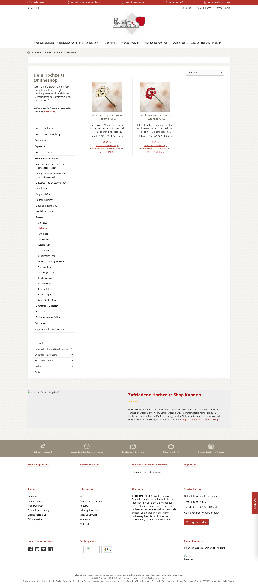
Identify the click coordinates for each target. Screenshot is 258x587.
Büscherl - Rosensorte (46, 354)
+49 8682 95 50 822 (196, 502)
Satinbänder (42, 188)
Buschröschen (44, 278)
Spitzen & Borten (44, 199)
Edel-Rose (42, 228)
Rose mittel (43, 289)
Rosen (39, 217)
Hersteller (40, 343)
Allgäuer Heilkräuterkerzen (49, 329)
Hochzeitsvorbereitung (47, 134)
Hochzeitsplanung (44, 128)
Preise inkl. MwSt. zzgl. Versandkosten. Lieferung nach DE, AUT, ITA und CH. (107, 148)
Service (31, 489)
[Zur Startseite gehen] (129, 23)
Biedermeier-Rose (46, 255)
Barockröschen (44, 283)
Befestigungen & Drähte (48, 317)
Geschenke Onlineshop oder (164, 581)
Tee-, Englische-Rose (47, 272)
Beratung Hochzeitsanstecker (147, 471)
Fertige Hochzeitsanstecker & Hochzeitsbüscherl (51, 175)
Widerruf (84, 523)
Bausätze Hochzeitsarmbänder (51, 182)
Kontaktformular (210, 512)
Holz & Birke (42, 311)
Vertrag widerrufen (196, 522)
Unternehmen (34, 500)
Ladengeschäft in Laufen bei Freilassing (198, 419)
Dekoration (40, 140)
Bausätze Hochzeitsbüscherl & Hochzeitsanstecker (51, 166)
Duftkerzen (40, 323)
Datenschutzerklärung (91, 500)
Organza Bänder (44, 194)
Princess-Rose (44, 267)
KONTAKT (255, 503)
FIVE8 (205, 581)
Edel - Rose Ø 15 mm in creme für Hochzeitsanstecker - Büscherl (107, 117)
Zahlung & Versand (89, 510)
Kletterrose (43, 239)
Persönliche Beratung (38, 510)
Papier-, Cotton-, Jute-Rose (50, 261)
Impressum (85, 519)
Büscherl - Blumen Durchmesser (51, 348)
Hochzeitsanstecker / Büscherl (150, 464)
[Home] (28, 52)
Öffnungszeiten (35, 519)
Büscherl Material (44, 360)
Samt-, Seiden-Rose (47, 300)
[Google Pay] (107, 549)
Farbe (38, 366)
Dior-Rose (42, 222)
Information (87, 489)
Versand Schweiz (88, 514)
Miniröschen (43, 250)
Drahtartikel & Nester (47, 305)
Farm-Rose (42, 233)
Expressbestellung (36, 514)
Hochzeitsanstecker (46, 158)
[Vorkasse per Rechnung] (93, 549)
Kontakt (84, 505)
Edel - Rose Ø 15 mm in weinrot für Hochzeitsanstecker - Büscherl (155, 117)
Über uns (32, 496)
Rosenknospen (44, 294)
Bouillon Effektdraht (46, 205)
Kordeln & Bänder (45, 211)
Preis (37, 372)
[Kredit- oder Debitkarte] (101, 549)
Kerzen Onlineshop (185, 581)
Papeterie (39, 146)
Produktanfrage (35, 505)
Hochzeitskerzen (43, 152)
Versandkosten (121, 575)
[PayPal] (83, 549)
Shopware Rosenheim (218, 581)
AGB (82, 496)
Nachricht (49, 111)
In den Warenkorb (106, 155)
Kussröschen (43, 244)
